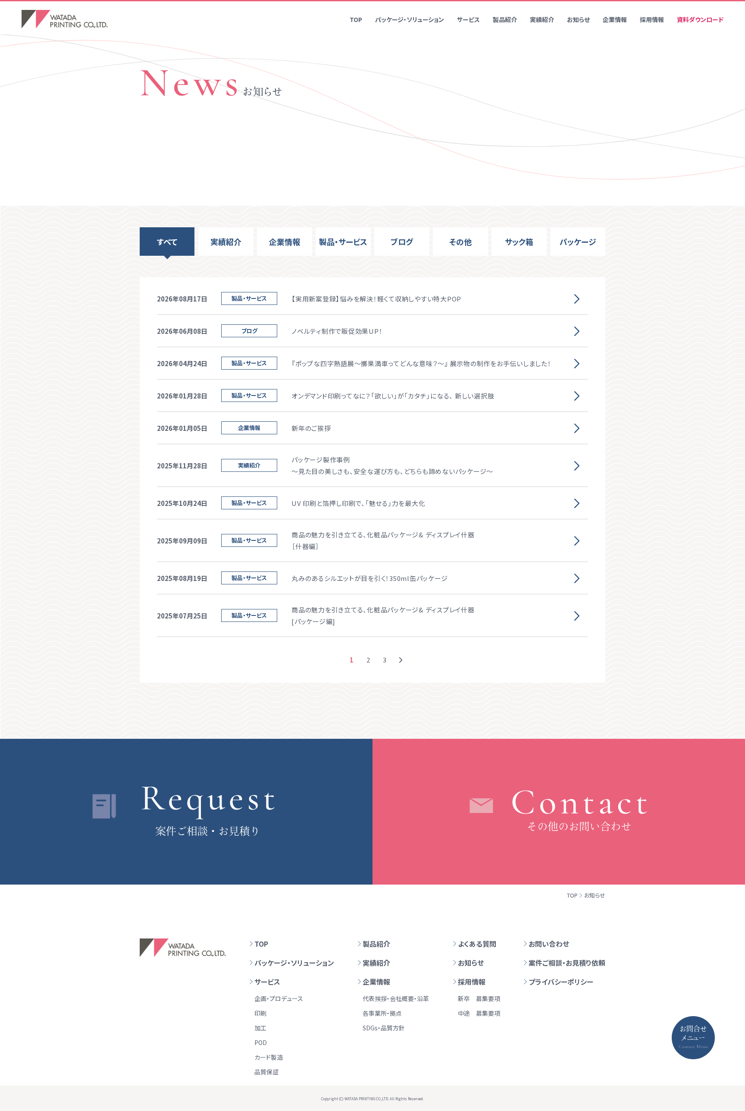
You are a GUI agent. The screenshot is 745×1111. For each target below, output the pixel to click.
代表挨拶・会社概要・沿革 (396, 998)
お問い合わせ (549, 943)
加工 (260, 1027)
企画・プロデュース (278, 998)
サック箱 (519, 241)
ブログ (402, 241)
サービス (468, 19)
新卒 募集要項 (479, 998)
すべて (167, 241)
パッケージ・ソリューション (409, 19)
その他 (460, 241)
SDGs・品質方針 (384, 1027)
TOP (356, 19)
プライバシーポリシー (561, 981)
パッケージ (578, 241)
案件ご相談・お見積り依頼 (567, 962)
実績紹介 (542, 19)
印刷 (260, 1013)
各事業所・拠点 (382, 1013)
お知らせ (578, 19)
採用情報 (652, 19)
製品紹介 (505, 19)
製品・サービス (343, 241)
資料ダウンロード (700, 19)
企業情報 (615, 19)
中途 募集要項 (479, 1013)
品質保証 (266, 1071)
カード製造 (268, 1057)
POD (260, 1042)
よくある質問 (477, 943)
